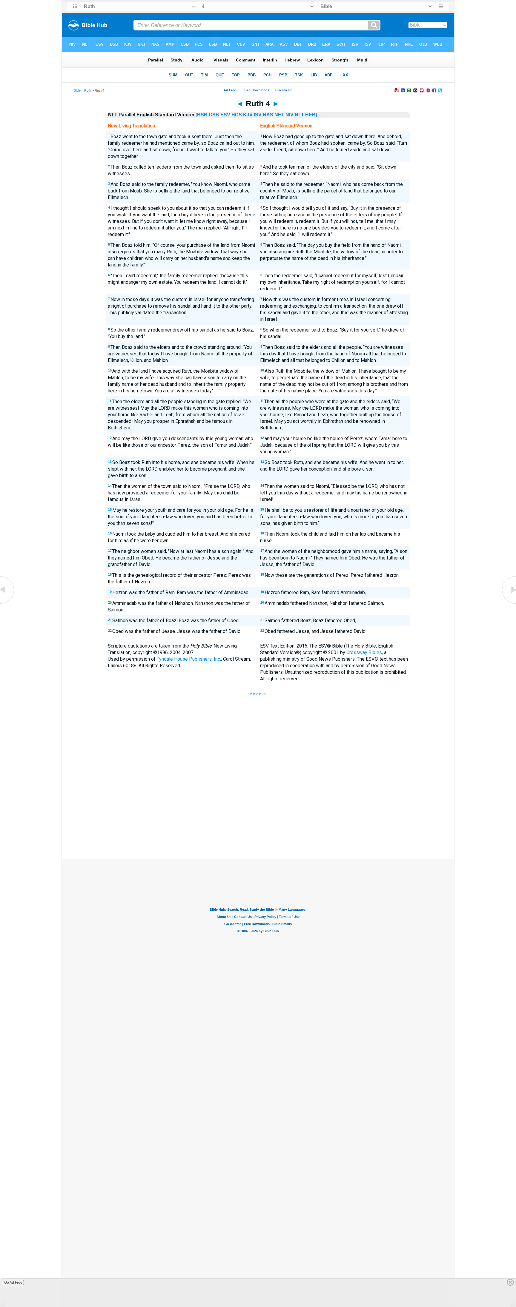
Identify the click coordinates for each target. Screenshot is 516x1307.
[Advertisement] (258, 815)
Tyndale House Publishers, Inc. (189, 659)
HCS (236, 114)
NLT (299, 114)
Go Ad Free (13, 1282)
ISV (258, 114)
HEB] (311, 114)
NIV (289, 114)
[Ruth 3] (7, 603)
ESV (225, 114)
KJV (248, 114)
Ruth (87, 90)
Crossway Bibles (364, 652)
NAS (268, 114)
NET (279, 114)
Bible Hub (258, 694)
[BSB (202, 114)
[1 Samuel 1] (508, 603)
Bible (77, 90)
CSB (214, 114)
